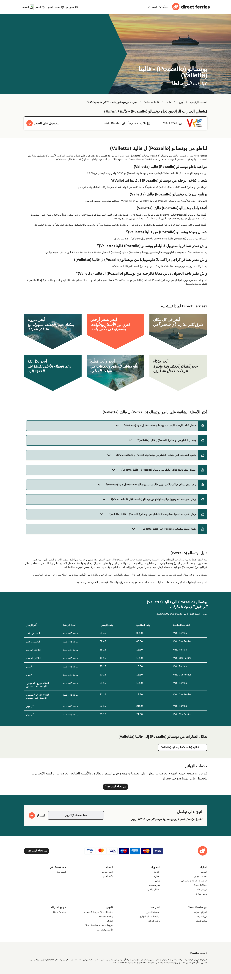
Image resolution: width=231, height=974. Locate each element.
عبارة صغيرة (154, 885)
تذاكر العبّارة (201, 894)
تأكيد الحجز (108, 876)
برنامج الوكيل (154, 921)
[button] (116, 425)
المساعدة (61, 872)
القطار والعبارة (153, 889)
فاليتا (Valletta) (151, 102)
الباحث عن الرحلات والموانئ (194, 880)
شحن (157, 880)
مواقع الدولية (201, 921)
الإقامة (157, 872)
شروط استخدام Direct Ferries (99, 925)
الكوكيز (109, 921)
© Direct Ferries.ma (198, 953)
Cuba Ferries (59, 912)
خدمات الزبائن (200, 876)
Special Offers (200, 885)
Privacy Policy (106, 916)
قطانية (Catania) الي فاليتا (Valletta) (180, 747)
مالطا (168, 102)
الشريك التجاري (153, 912)
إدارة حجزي (107, 872)
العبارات (156, 876)
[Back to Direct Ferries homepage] (191, 7)
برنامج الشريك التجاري (149, 916)
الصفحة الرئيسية (198, 102)
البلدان (204, 872)
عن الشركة (202, 916)
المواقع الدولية (200, 912)
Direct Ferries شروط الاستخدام (98, 912)
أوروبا (181, 102)
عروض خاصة (201, 889)
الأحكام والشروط (105, 929)
